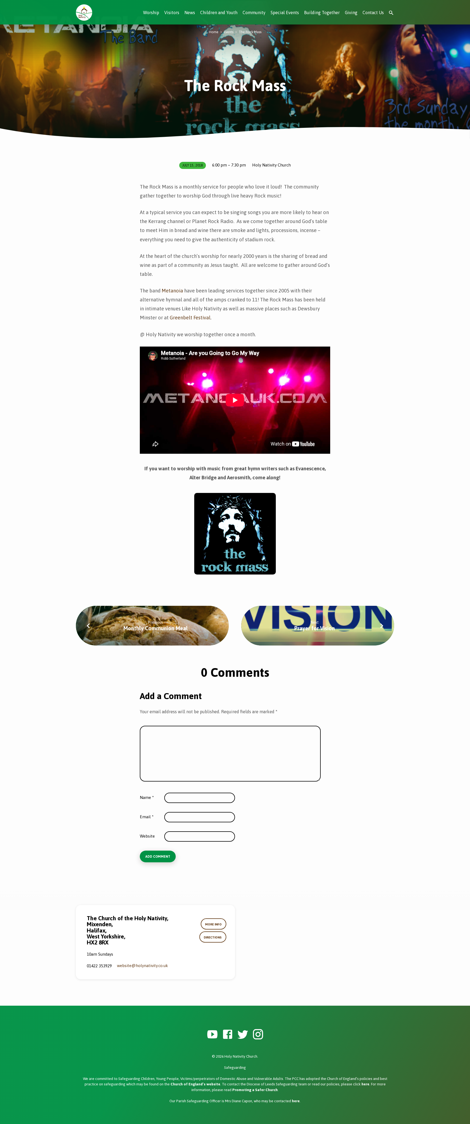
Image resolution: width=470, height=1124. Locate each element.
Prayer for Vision (314, 628)
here (365, 1084)
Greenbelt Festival (190, 317)
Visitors (171, 12)
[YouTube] (212, 1034)
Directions (213, 937)
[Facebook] (227, 1034)
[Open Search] (391, 13)
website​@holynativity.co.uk (142, 965)
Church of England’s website (195, 1084)
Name (147, 797)
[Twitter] (243, 1034)
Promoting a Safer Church (255, 1090)
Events (228, 32)
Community (254, 12)
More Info (213, 924)
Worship (151, 12)
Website (147, 836)
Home (213, 32)
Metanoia (172, 291)
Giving (351, 12)
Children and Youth (218, 12)
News (189, 12)
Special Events (285, 12)
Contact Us (373, 12)
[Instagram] (258, 1034)
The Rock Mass (250, 32)
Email (147, 816)
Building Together (322, 12)
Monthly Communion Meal (155, 628)
